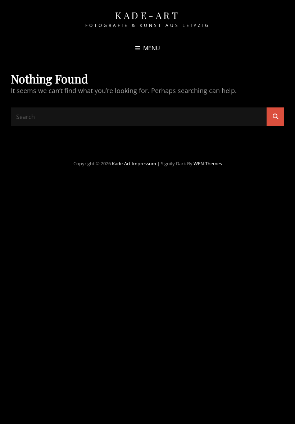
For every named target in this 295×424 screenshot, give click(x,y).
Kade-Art (147, 15)
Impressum (144, 163)
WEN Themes (208, 163)
